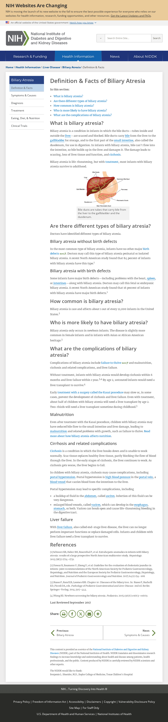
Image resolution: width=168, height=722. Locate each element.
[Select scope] (100, 38)
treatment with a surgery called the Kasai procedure (90, 392)
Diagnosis (17, 103)
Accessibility (76, 701)
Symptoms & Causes (23, 95)
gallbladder (57, 140)
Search (157, 38)
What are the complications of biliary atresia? (83, 115)
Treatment (17, 110)
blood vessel (57, 482)
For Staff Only (91, 707)
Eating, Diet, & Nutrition (25, 118)
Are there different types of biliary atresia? (80, 101)
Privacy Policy (21, 701)
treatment (111, 161)
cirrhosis (115, 154)
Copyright (110, 701)
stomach (59, 508)
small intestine (123, 140)
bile (127, 135)
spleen (151, 278)
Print (63, 614)
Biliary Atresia (22, 80)
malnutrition (58, 431)
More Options (98, 614)
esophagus (141, 504)
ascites (110, 496)
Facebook (72, 614)
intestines (59, 283)
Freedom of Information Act (49, 701)
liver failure (64, 527)
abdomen (90, 496)
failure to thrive (111, 362)
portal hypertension (62, 477)
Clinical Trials (19, 125)
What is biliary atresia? (68, 96)
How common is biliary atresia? (74, 105)
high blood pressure (117, 477)
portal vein (146, 477)
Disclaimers (94, 701)
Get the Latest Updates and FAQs (131, 15)
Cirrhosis (56, 451)
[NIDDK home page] (38, 38)
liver (68, 135)
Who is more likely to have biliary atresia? (80, 110)
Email (89, 614)
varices (95, 504)
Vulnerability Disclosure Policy (137, 701)
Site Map (74, 707)
